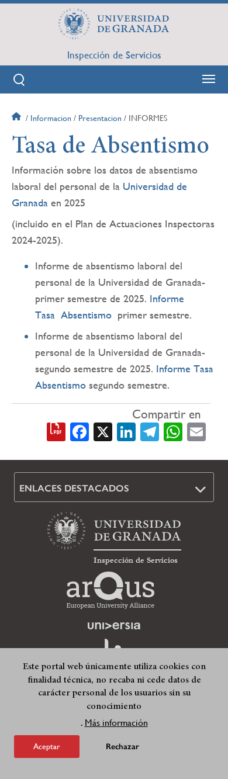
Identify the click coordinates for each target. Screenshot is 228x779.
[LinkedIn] (126, 430)
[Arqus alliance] (110, 590)
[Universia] (114, 625)
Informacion (50, 118)
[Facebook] (79, 430)
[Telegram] (149, 430)
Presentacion (100, 118)
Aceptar (46, 746)
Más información (116, 722)
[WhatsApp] (173, 430)
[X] (103, 430)
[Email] (196, 430)
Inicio (17, 118)
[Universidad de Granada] (114, 24)
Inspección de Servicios (114, 55)
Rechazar (122, 747)
